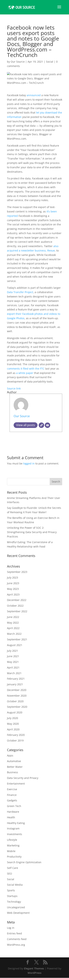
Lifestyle (12, 839)
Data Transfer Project (20, 292)
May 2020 (13, 723)
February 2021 (16, 678)
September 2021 (17, 639)
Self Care (12, 868)
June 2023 (13, 583)
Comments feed (16, 939)
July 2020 (12, 718)
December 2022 (16, 600)
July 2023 (12, 577)
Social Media (15, 884)
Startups (12, 896)
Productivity (14, 856)
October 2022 (15, 605)
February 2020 (16, 735)
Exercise (12, 789)
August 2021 (14, 645)
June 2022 (13, 617)
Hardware (13, 811)
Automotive (14, 761)
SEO (9, 873)
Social (49, 61)
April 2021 (13, 667)
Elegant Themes (34, 968)
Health (11, 817)
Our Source (18, 61)
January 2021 (15, 684)
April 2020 (13, 729)
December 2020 (16, 690)
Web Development (18, 912)
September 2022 (17, 611)
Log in (10, 927)
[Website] (41, 425)
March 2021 (14, 673)
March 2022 (14, 633)
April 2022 (13, 628)
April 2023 (13, 594)
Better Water (15, 766)
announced (34, 95)
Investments (14, 834)
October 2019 (15, 740)
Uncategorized (16, 907)
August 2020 (14, 712)
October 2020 (15, 701)
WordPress (34, 973)
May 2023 (13, 589)
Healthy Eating (16, 823)
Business (12, 772)
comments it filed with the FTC (25, 368)
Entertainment (16, 783)
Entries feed (14, 933)
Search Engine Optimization (24, 862)
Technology (14, 901)
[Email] (47, 425)
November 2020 (16, 695)
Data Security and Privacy (22, 778)
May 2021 (13, 662)
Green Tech (14, 806)
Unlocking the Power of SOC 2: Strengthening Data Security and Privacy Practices (32, 532)
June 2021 (13, 656)
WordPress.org (16, 944)
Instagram (13, 828)
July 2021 (12, 650)
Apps (10, 755)
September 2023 (17, 572)
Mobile (11, 851)
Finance (12, 795)
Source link (14, 388)
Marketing (13, 845)
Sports (11, 890)
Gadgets (12, 800)
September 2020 (17, 706)
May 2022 (13, 622)
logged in (29, 463)
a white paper (24, 373)
